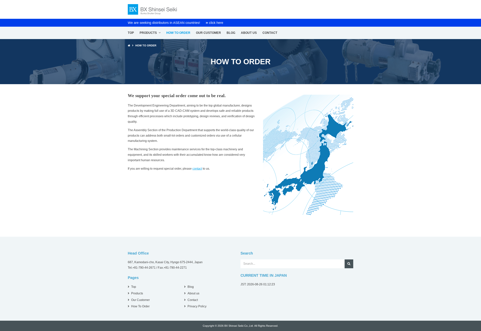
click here (216, 23)
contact (197, 168)
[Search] (349, 263)
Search (349, 263)
